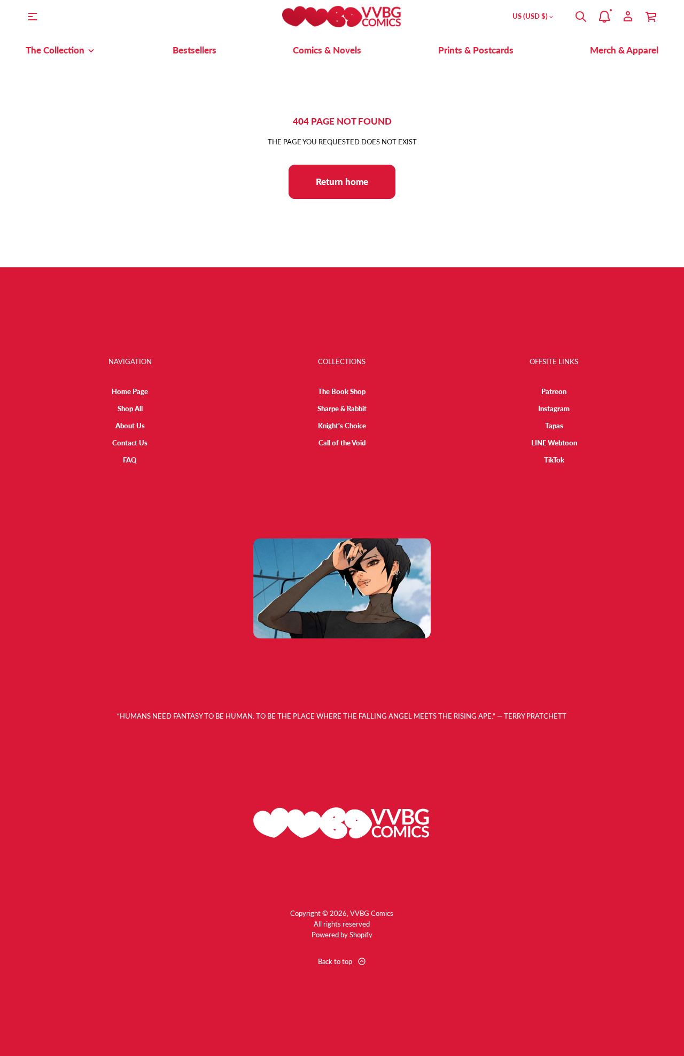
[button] (581, 16)
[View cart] (651, 16)
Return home (342, 181)
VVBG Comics (371, 913)
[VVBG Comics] (341, 16)
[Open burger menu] (32, 16)
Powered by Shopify (342, 934)
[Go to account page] (628, 16)
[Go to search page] (581, 16)
